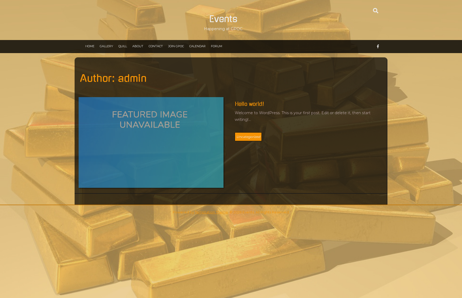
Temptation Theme (211, 212)
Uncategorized (248, 137)
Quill (122, 46)
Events (223, 19)
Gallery (106, 46)
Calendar (197, 46)
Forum (216, 46)
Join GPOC (176, 46)
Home (89, 46)
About (137, 46)
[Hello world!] (151, 142)
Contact (156, 46)
